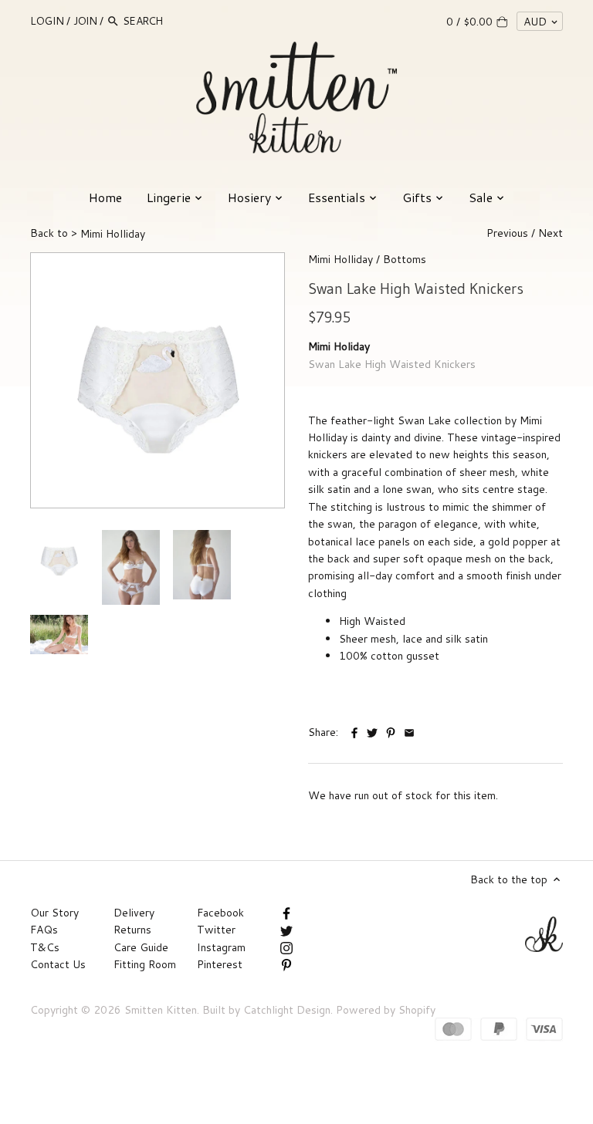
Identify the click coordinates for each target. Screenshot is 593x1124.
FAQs (44, 929)
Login (46, 21)
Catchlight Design (286, 1010)
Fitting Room (145, 964)
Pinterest (219, 964)
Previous (507, 233)
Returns (132, 929)
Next (550, 233)
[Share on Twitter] (372, 730)
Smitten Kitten (160, 1010)
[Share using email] (409, 730)
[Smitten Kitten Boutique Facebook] (286, 912)
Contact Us (58, 964)
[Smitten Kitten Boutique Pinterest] (286, 964)
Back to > (87, 233)
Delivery (134, 912)
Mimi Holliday (340, 259)
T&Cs (44, 947)
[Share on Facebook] (356, 730)
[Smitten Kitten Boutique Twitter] (286, 929)
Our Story (54, 912)
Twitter (216, 929)
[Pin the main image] (392, 730)
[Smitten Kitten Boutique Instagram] (286, 947)
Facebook (220, 912)
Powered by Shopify (385, 1010)
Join (85, 21)
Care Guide (141, 947)
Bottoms (404, 259)
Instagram (221, 947)
